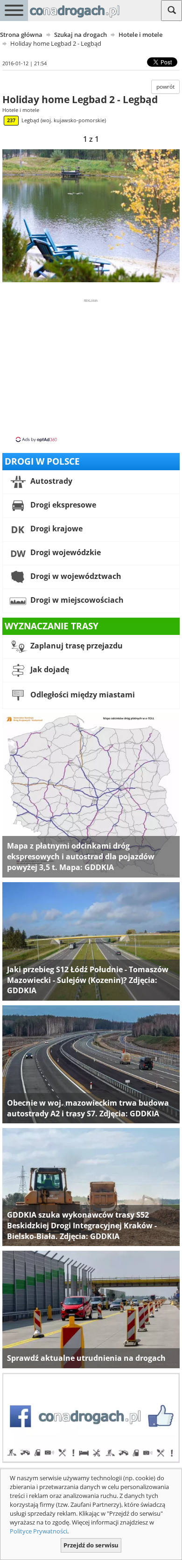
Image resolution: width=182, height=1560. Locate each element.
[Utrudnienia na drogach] (91, 1309)
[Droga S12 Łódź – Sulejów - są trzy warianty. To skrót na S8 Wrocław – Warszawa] (91, 941)
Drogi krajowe (55, 528)
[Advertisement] (91, 370)
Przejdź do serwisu (91, 1545)
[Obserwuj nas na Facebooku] (91, 1417)
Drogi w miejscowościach (76, 600)
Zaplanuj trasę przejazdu (75, 646)
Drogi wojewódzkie (64, 552)
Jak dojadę (48, 669)
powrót (165, 87)
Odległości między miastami (81, 694)
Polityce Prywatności (38, 1531)
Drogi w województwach (74, 576)
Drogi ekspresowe (62, 505)
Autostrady (50, 481)
